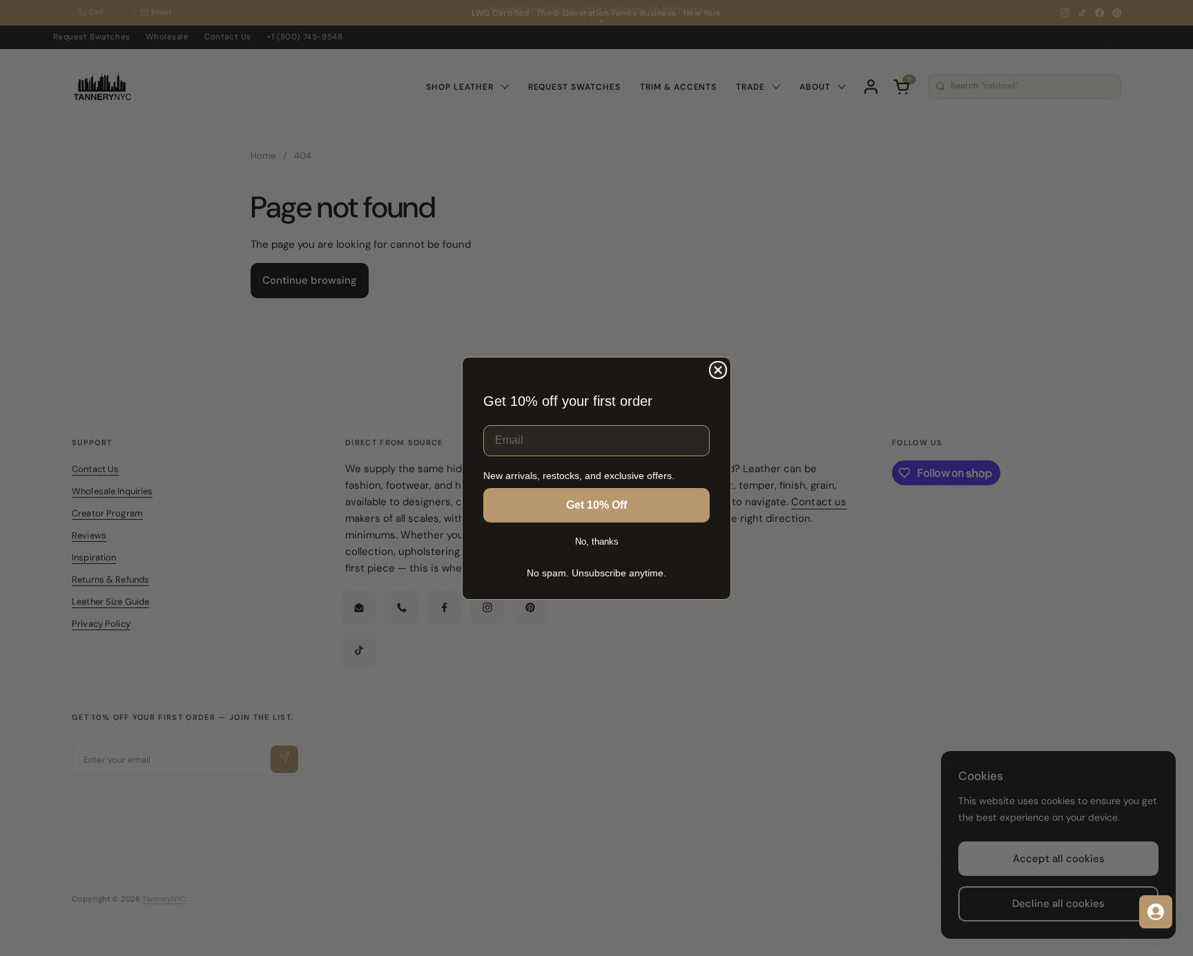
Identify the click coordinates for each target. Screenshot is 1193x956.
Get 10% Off (596, 505)
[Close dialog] (718, 370)
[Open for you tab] (1155, 911)
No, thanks (597, 541)
